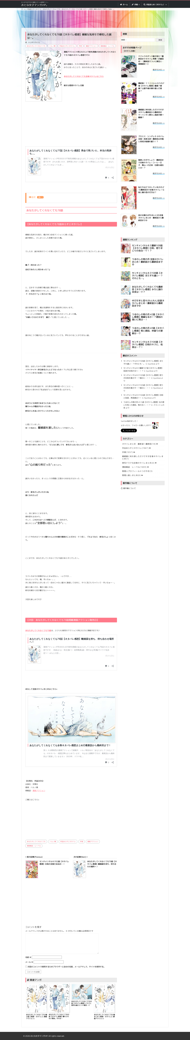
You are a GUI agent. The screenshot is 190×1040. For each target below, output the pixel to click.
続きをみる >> (159, 69)
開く (40, 197)
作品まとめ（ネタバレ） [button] (155, 4)
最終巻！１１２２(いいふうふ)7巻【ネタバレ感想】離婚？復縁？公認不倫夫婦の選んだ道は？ (151, 87)
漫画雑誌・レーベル (107, 46)
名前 (28, 957)
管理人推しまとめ (131, 475)
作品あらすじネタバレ (67, 46)
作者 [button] (136, 4)
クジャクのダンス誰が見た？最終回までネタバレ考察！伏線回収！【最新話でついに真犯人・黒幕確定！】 (151, 60)
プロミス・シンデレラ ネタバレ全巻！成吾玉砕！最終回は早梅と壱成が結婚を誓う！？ (151, 139)
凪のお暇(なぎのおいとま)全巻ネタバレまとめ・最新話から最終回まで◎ (151, 218)
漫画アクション (91, 46)
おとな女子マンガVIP (38, 1036)
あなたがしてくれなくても (36, 46)
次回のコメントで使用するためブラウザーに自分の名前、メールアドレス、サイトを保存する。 (66, 966)
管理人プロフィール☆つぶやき (137, 471)
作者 (80, 46)
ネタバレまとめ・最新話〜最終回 (139, 444)
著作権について (129, 488)
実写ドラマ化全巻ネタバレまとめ (138, 463)
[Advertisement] (95, 19)
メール (29, 962)
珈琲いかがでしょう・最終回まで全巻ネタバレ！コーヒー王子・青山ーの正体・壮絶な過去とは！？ (151, 164)
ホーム (125, 4)
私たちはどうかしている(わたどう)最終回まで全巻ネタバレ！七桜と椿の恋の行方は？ (151, 190)
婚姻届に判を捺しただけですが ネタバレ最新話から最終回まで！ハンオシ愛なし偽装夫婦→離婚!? (151, 113)
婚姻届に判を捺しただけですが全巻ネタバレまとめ (142, 457)
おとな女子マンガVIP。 (35, 5)
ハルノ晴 (52, 46)
